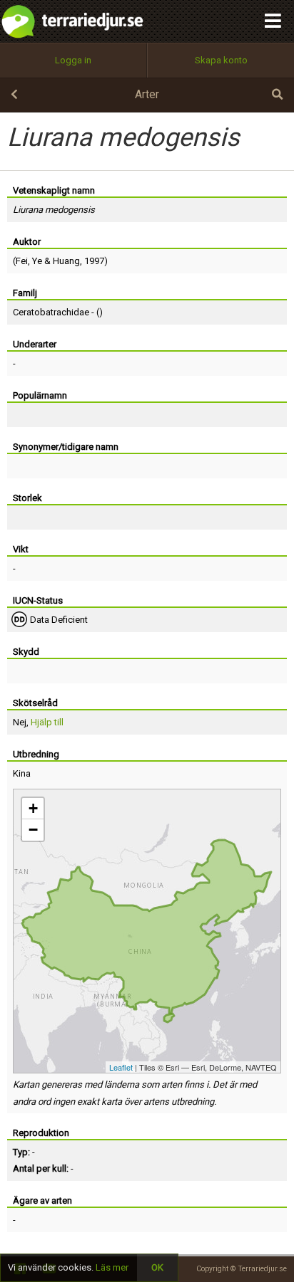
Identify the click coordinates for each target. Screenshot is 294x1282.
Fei (22, 261)
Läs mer (112, 1267)
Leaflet (121, 1067)
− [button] (33, 830)
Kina (22, 773)
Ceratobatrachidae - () (58, 312)
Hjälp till (47, 722)
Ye (37, 261)
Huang (66, 261)
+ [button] (33, 808)
